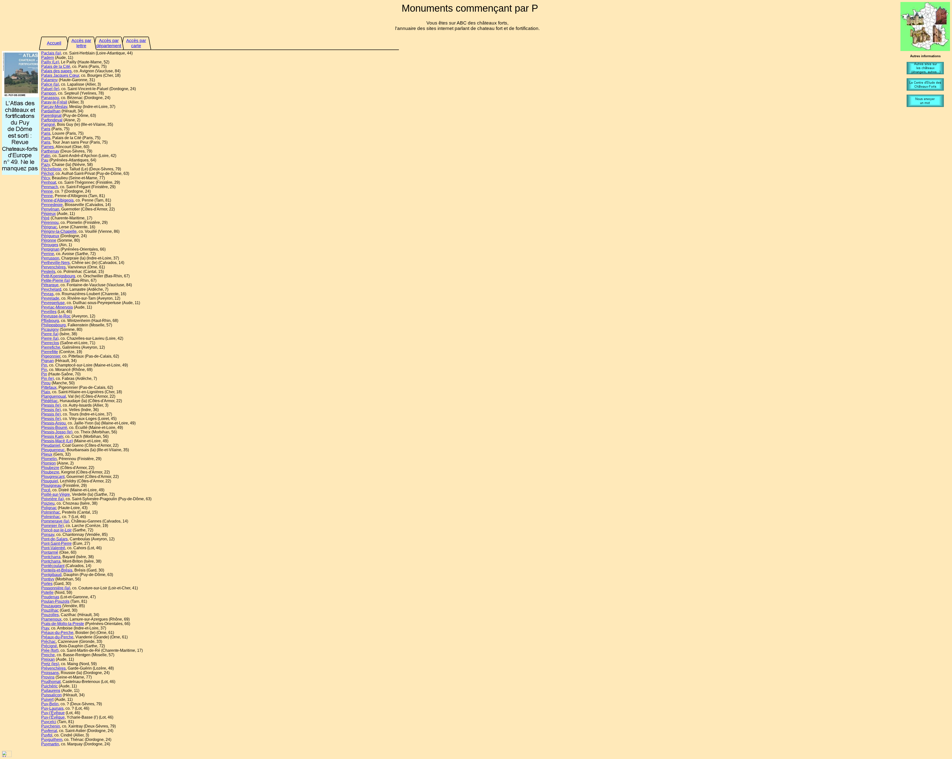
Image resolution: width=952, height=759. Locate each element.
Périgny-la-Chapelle (59, 231)
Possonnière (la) (55, 588)
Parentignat (51, 115)
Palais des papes (56, 71)
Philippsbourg (53, 325)
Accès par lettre (81, 43)
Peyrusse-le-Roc (56, 316)
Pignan (47, 361)
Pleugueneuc (53, 450)
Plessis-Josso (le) (56, 432)
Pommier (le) (52, 525)
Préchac (48, 641)
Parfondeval (51, 120)
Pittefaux (49, 387)
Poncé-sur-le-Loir (56, 530)
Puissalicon (51, 695)
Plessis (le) (51, 405)
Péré (45, 218)
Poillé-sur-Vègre (55, 494)
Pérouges (49, 245)
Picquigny (50, 329)
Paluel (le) (50, 89)
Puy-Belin (50, 704)
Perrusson (50, 258)
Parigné (48, 124)
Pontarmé (49, 552)
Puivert (47, 699)
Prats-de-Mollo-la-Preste (62, 624)
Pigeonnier (50, 356)
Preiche (48, 655)
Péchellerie (51, 169)
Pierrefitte (49, 352)
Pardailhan (50, 111)
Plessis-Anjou (53, 423)
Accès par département (108, 43)
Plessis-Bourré (54, 427)
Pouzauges (51, 606)
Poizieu (48, 503)
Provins (48, 677)
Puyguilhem (51, 739)
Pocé (45, 490)
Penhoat (48, 182)
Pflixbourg (50, 320)
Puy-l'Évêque (53, 713)
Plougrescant (52, 476)
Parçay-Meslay (54, 107)
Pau (44, 160)
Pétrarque (50, 285)
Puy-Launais (52, 708)
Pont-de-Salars (54, 539)
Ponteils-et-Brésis (56, 570)
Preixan (48, 659)
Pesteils (48, 271)
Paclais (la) (51, 53)
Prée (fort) (50, 650)
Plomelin (49, 459)
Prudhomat (50, 682)
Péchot (47, 173)
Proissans (50, 673)
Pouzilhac (50, 610)
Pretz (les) (50, 664)
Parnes (47, 147)
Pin (44, 365)
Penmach (49, 187)
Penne (47, 191)
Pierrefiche (50, 347)
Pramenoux (51, 619)
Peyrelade (50, 298)
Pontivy (47, 579)
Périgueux (50, 236)
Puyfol (46, 735)
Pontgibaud (51, 575)
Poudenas (50, 597)
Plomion (48, 463)
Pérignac (49, 227)
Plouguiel (49, 481)
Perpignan (50, 249)
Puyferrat (49, 731)
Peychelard (51, 289)
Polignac (49, 508)
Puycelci (48, 722)
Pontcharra (50, 557)
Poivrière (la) (52, 499)
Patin (45, 156)
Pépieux (48, 213)
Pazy (45, 164)
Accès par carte (136, 43)
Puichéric (49, 686)
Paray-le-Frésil (54, 102)
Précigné (49, 646)
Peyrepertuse (53, 303)
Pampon (48, 93)
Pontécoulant (52, 566)
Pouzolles (50, 615)
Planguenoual (53, 396)
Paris (45, 129)
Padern (47, 57)
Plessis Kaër (52, 436)
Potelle (47, 592)
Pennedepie (52, 205)
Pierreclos (50, 343)
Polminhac (50, 512)
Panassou (50, 98)
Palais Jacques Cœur (60, 75)
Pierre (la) (50, 334)
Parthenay (50, 151)
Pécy (45, 178)
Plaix (45, 392)
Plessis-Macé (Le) (57, 441)
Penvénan (50, 209)
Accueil (54, 43)
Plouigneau (51, 485)
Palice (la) (50, 84)
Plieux (46, 454)
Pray (45, 628)
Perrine (47, 254)
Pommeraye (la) (55, 521)
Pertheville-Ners (55, 263)
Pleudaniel (50, 445)
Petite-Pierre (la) (55, 280)
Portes (47, 583)
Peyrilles (49, 312)
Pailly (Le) (50, 62)
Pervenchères (53, 267)
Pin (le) (47, 378)
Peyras (47, 294)
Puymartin (50, 744)
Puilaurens (50, 690)
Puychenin (50, 726)
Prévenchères (53, 668)
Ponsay (47, 534)
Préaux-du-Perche (57, 632)
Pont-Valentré (53, 548)
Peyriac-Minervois (57, 307)
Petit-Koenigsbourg (58, 276)
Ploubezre (50, 468)
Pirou (46, 383)
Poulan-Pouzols (55, 601)
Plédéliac (49, 401)
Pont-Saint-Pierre (56, 543)
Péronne (48, 240)
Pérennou (50, 222)
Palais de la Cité (55, 66)
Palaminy (49, 80)
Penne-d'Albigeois (57, 200)
